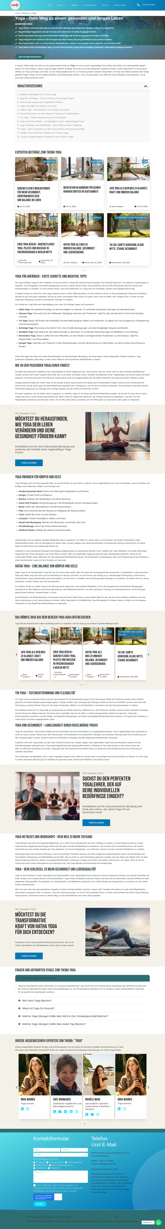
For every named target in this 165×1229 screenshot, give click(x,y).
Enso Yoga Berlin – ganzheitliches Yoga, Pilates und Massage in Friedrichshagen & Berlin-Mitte (35, 248)
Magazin (74, 5)
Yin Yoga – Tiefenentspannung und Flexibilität (43, 117)
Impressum (51, 1217)
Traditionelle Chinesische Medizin (131, 217)
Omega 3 (40, 1162)
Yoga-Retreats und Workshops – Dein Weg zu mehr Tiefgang (50, 125)
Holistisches (49, 161)
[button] (146, 86)
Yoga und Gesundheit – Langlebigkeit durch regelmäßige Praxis (52, 121)
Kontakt (105, 5)
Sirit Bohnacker (62, 1099)
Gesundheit (42, 1165)
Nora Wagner (28, 1099)
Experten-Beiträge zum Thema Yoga (37, 94)
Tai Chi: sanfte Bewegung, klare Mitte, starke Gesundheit (126, 247)
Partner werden (120, 5)
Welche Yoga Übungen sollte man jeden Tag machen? (54, 1024)
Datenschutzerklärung (36, 1217)
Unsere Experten (90, 5)
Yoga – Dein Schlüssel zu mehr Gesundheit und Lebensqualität (52, 129)
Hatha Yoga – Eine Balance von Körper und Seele (44, 110)
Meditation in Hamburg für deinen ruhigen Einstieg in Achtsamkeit (81, 190)
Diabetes (55, 1168)
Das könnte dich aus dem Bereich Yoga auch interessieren (49, 113)
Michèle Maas (92, 1099)
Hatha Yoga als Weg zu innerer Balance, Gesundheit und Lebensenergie (79, 248)
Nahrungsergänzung (62, 1165)
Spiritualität (96, 161)
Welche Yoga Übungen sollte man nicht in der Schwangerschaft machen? (65, 1016)
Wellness (26, 13)
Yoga (144, 161)
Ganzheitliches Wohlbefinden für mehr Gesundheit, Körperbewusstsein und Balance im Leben (33, 194)
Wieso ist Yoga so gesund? (38, 1008)
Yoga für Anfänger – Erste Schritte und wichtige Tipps (47, 98)
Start (50, 5)
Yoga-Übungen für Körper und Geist (38, 106)
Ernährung (41, 1168)
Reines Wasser (56, 1162)
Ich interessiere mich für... (46, 1159)
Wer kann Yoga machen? (37, 1000)
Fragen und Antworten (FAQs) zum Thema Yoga (44, 133)
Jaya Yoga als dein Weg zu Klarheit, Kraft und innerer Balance (128, 190)
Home (17, 13)
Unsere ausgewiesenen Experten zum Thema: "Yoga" (47, 137)
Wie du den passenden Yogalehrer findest (41, 102)
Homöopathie (75, 1162)
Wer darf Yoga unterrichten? (39, 978)
